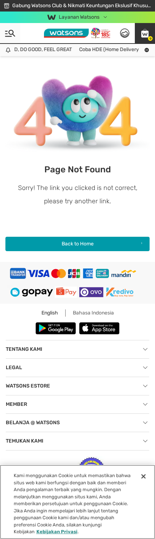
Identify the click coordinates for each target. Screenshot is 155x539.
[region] (77, 502)
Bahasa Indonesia (93, 313)
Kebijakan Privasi (57, 531)
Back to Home (78, 244)
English (49, 313)
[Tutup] (143, 476)
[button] (145, 33)
